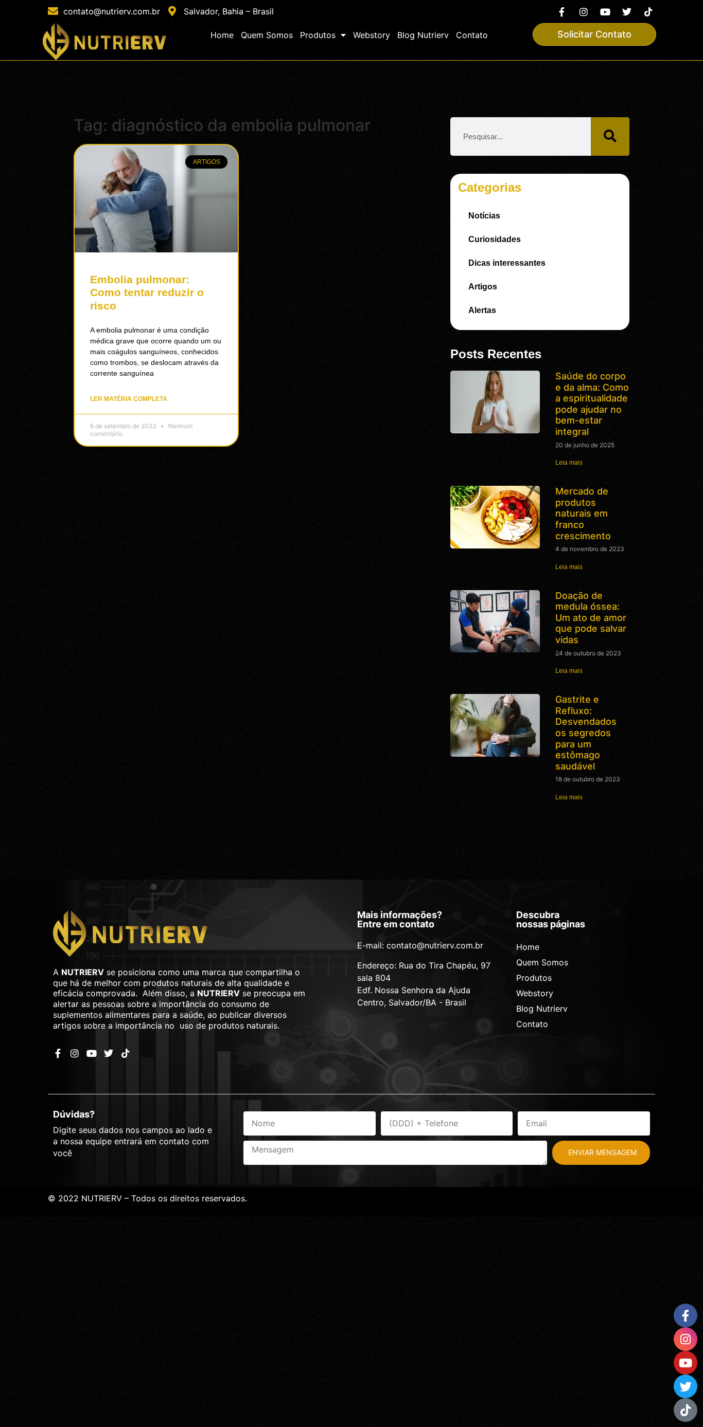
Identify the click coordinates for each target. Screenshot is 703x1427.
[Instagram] (583, 11)
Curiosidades (494, 239)
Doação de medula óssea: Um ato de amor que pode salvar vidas (590, 617)
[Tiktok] (648, 11)
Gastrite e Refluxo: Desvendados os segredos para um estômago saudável (586, 733)
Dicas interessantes (507, 263)
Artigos (482, 286)
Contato (472, 35)
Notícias (484, 215)
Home (222, 35)
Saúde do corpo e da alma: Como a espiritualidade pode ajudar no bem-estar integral (592, 404)
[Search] (610, 136)
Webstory (371, 35)
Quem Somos (267, 35)
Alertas (482, 310)
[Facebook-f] (561, 11)
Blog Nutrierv (423, 35)
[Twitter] (627, 11)
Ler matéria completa (128, 399)
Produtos (318, 35)
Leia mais (569, 462)
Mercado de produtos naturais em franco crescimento (583, 513)
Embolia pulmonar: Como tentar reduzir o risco (147, 292)
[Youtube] (605, 11)
